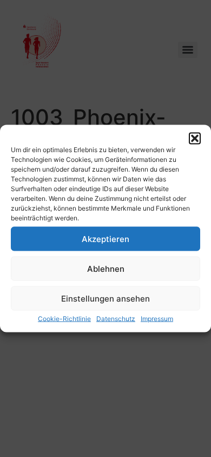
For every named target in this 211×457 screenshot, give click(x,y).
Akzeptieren (105, 238)
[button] (194, 138)
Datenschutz (115, 319)
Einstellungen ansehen (105, 298)
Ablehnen (105, 268)
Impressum (157, 319)
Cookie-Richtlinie (64, 319)
